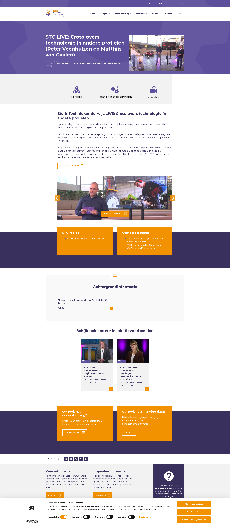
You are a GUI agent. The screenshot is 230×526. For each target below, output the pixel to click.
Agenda (168, 14)
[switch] (86, 517)
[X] (76, 459)
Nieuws (155, 14)
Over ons (170, 3)
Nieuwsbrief (158, 3)
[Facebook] (71, 459)
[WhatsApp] (86, 459)
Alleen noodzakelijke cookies (194, 520)
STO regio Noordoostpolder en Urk (85, 238)
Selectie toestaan (194, 512)
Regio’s (105, 14)
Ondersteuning (122, 14)
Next (172, 198)
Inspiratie (140, 14)
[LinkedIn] (66, 459)
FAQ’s (181, 14)
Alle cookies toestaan (194, 504)
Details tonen (144, 517)
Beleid (92, 14)
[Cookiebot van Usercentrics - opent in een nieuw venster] (31, 521)
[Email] (81, 459)
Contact (181, 3)
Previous (57, 198)
